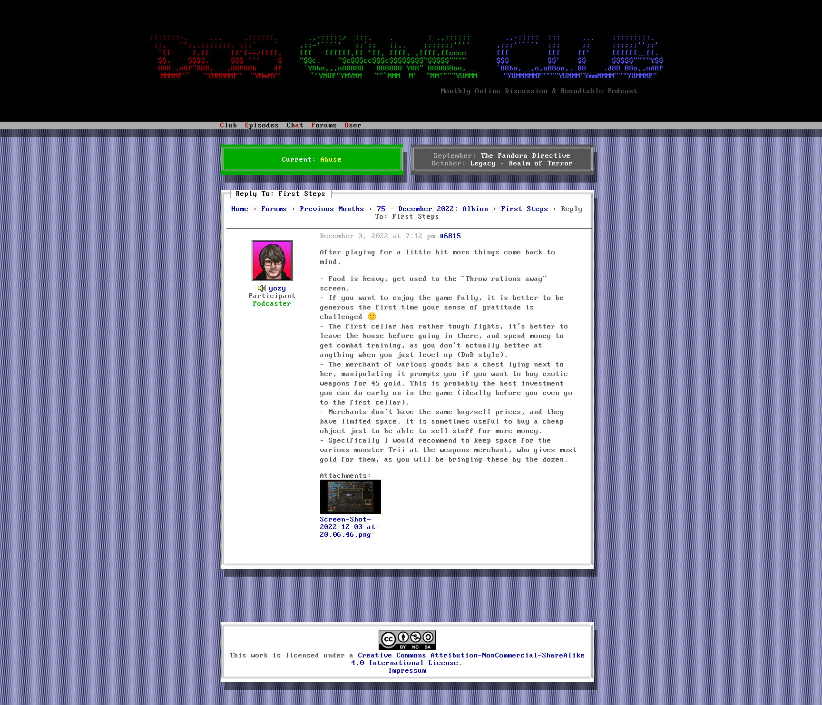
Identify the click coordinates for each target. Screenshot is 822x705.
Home (240, 209)
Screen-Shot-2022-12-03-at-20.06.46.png (350, 527)
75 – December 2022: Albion (433, 209)
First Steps (524, 209)
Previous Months (332, 209)
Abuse (331, 160)
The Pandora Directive (526, 156)
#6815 (450, 236)
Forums (274, 209)
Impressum (407, 671)
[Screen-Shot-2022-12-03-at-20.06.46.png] (350, 512)
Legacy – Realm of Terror (521, 163)
